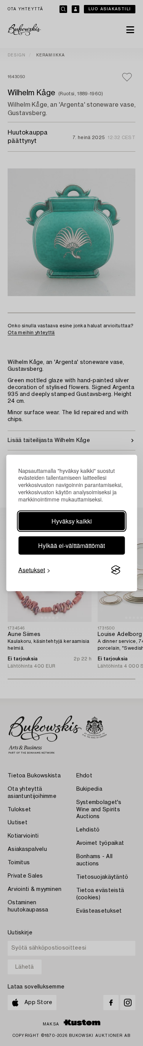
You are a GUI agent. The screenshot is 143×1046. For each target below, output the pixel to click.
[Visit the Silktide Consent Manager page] (115, 570)
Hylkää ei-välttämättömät (71, 545)
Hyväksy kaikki (71, 521)
